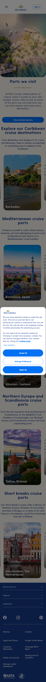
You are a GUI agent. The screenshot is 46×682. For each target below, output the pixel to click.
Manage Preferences (23, 361)
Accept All (23, 353)
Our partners (9, 345)
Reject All (23, 370)
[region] (23, 341)
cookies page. (25, 341)
